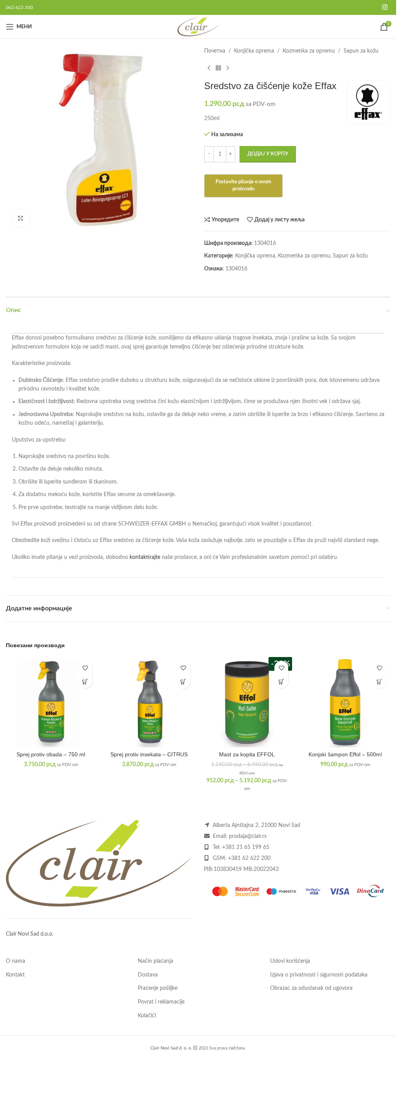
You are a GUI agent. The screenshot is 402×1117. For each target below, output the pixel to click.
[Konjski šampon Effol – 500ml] (345, 702)
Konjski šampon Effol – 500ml (345, 754)
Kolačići (147, 1015)
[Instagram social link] (385, 7)
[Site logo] (198, 26)
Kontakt (15, 975)
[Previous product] (209, 68)
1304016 (236, 269)
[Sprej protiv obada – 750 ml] (51, 702)
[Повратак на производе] (218, 68)
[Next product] (227, 68)
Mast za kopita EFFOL (247, 754)
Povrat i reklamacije (161, 1002)
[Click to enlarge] (20, 218)
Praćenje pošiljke (157, 988)
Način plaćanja (155, 961)
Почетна (214, 51)
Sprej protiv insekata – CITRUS (149, 754)
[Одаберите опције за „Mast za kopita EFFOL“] (281, 681)
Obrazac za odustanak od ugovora (311, 988)
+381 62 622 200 (249, 858)
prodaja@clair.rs (248, 836)
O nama (15, 961)
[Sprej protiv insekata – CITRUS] (149, 702)
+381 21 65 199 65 (245, 847)
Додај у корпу (267, 154)
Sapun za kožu (361, 51)
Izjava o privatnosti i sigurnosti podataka (318, 975)
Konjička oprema (254, 51)
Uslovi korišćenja (290, 961)
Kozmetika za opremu (309, 51)
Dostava (148, 975)
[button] (85, 681)
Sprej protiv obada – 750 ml (50, 754)
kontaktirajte (145, 557)
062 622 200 (19, 7)
